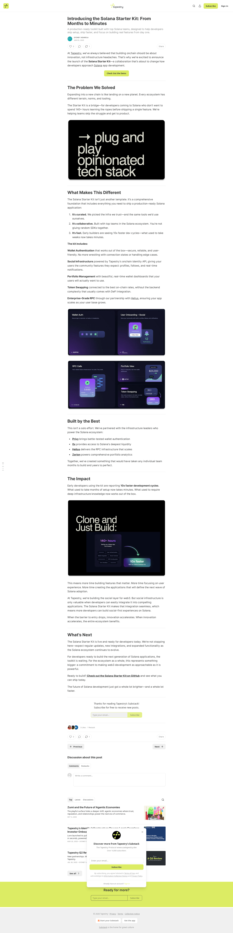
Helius (134, 298)
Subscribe (211, 6)
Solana (98, 65)
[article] (116, 814)
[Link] (63, 87)
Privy (75, 439)
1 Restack (91, 727)
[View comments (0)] (79, 46)
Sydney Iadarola (81, 37)
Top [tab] (70, 800)
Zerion (76, 454)
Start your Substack (109, 920)
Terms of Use (129, 873)
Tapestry (76, 53)
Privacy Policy (136, 876)
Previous (77, 746)
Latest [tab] (77, 800)
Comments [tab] (74, 766)
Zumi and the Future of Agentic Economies (93, 807)
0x (74, 444)
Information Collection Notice (116, 876)
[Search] (194, 6)
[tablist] (79, 766)
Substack (103, 927)
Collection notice (132, 913)
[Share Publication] (200, 6)
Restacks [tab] (85, 766)
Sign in (224, 6)
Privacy (113, 913)
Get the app (129, 920)
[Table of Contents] (3, 466)
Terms (120, 913)
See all (73, 873)
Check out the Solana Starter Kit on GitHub (113, 675)
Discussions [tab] (88, 800)
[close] (142, 832)
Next (157, 746)
